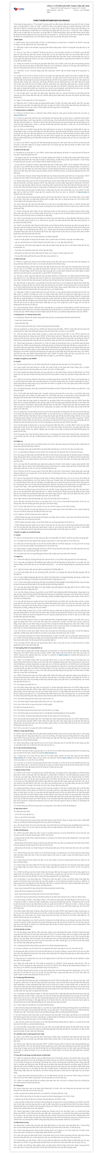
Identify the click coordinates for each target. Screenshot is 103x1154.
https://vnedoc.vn (20, 115)
